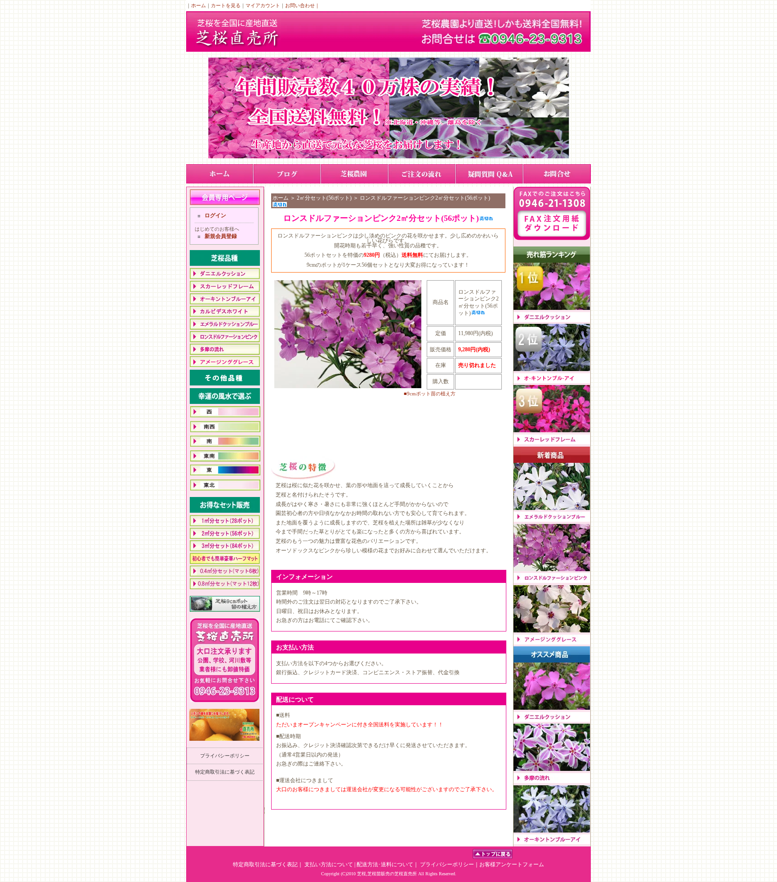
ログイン (215, 215)
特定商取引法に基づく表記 (225, 772)
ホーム (198, 5)
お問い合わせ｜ (302, 5)
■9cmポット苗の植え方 (429, 393)
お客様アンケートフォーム (511, 864)
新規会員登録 (221, 236)
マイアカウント (263, 5)
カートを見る (226, 5)
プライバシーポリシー (225, 755)
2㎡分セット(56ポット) (324, 198)
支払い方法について (328, 864)
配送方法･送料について (385, 864)
